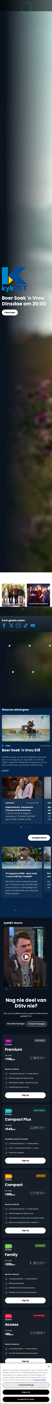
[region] (26, 1383)
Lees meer (10, 312)
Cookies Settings (26, 1385)
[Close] (49, 1366)
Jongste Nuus (39, 837)
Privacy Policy (39, 1380)
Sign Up (25, 1095)
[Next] (45, 957)
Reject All (26, 1392)
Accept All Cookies (26, 1399)
